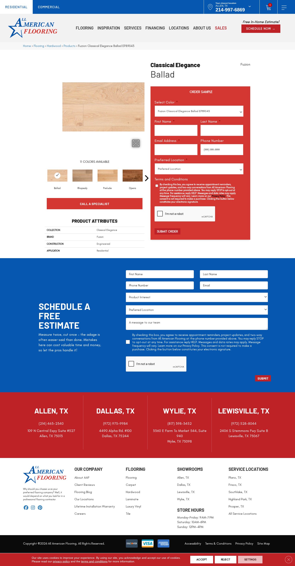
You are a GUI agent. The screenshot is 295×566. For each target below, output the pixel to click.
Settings (250, 559)
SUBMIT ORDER (167, 231)
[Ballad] (57, 176)
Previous (43, 172)
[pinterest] (40, 508)
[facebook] (26, 508)
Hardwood (54, 46)
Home (27, 46)
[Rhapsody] (82, 176)
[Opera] (133, 176)
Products (69, 46)
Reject (225, 559)
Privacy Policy (218, 196)
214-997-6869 (230, 9)
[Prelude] (108, 176)
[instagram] (33, 508)
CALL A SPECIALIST (94, 204)
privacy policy (61, 561)
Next (146, 172)
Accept (201, 559)
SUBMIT (263, 378)
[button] (260, 28)
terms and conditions (94, 561)
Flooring (39, 46)
